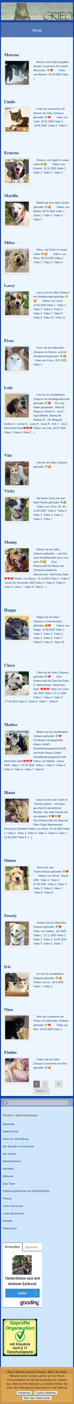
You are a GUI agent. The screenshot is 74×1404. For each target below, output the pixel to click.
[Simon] (17, 878)
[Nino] (17, 1028)
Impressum (10, 1228)
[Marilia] (17, 214)
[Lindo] (17, 120)
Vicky (9, 491)
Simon (10, 860)
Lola (8, 387)
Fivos (9, 340)
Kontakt (7, 1220)
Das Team (9, 1183)
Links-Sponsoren (13, 1213)
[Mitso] (17, 261)
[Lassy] (17, 303)
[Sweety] (17, 934)
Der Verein (9, 1153)
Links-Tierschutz (13, 1205)
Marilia (11, 195)
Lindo (9, 101)
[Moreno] (17, 73)
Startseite (9, 1124)
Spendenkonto (12, 1161)
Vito (8, 455)
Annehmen (24, 1392)
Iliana (9, 792)
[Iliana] (17, 811)
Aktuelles (8, 1168)
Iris (7, 966)
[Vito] (17, 474)
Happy (10, 610)
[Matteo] (17, 743)
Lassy (9, 285)
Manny (10, 542)
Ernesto (11, 152)
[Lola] (17, 406)
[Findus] (17, 1070)
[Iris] (17, 985)
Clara (9, 665)
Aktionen (8, 1176)
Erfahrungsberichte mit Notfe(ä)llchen (26, 1190)
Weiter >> (41, 1091)
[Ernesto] (17, 171)
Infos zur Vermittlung (15, 1138)
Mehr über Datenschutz (37, 1398)
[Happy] (17, 628)
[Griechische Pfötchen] (30, 11)
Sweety (10, 915)
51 (58, 1084)
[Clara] (17, 683)
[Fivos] (17, 359)
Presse (7, 1198)
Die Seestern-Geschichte (18, 1146)
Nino (8, 1009)
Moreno (11, 54)
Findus (10, 1052)
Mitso (9, 242)
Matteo (10, 724)
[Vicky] (17, 509)
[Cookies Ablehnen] (69, 1385)
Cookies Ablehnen (46, 1392)
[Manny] (17, 560)
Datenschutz (10, 1131)
